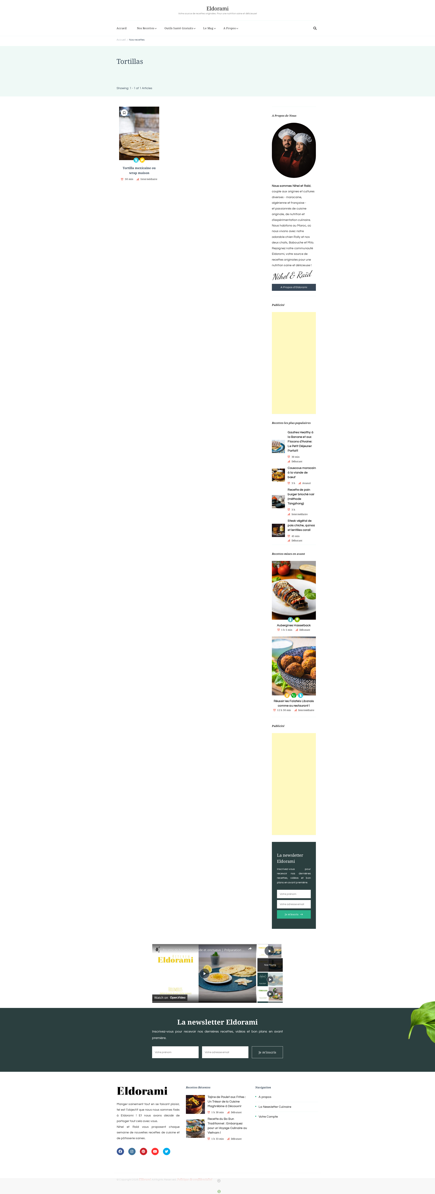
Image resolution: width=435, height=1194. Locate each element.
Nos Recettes (145, 28)
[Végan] (293, 695)
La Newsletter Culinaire (275, 1106)
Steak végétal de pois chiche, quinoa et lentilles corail (301, 525)
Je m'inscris (291, 914)
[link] (157, 949)
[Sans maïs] (142, 160)
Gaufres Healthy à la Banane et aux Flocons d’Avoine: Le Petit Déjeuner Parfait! (300, 441)
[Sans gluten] (287, 695)
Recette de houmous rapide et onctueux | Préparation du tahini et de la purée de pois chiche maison (204, 950)
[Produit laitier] (290, 619)
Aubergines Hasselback (294, 625)
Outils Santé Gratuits (178, 28)
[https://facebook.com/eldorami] (120, 1151)
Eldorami (217, 8)
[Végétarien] (297, 619)
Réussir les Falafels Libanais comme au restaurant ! (294, 703)
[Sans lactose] (136, 160)
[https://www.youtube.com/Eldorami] (155, 1151)
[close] (218, 1180)
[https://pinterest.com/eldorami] (143, 1151)
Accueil (122, 28)
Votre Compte (268, 1116)
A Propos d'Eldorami (294, 287)
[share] (250, 948)
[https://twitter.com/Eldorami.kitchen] (166, 1151)
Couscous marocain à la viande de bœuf (302, 472)
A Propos (229, 28)
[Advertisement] (294, 363)
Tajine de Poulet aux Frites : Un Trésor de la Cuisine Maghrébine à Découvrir (227, 1101)
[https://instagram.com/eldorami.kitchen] (132, 1151)
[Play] (270, 979)
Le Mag (208, 28)
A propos (265, 1097)
